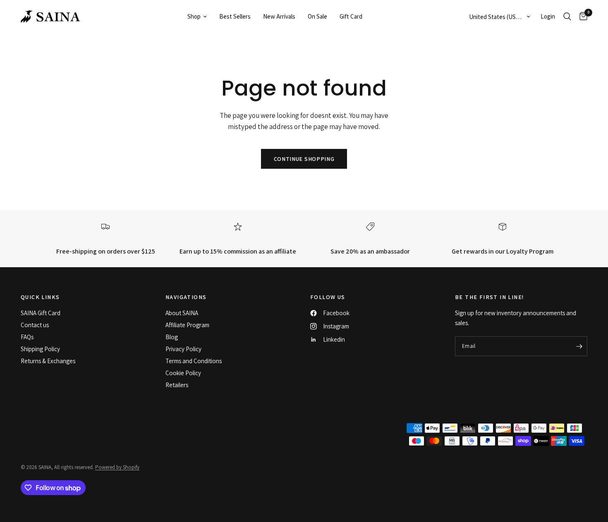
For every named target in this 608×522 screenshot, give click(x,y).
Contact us (35, 325)
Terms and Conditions (193, 361)
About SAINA (181, 313)
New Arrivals (279, 16)
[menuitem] (197, 16)
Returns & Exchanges (48, 361)
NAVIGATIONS (185, 297)
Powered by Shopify (117, 467)
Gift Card (351, 16)
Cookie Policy (183, 373)
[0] (581, 16)
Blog (171, 337)
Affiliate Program (187, 325)
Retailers (176, 385)
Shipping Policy (40, 349)
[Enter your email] (579, 346)
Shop (194, 16)
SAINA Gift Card (40, 313)
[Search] (567, 16)
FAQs (27, 337)
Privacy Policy (183, 349)
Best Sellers (235, 16)
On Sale (317, 16)
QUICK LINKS (40, 297)
